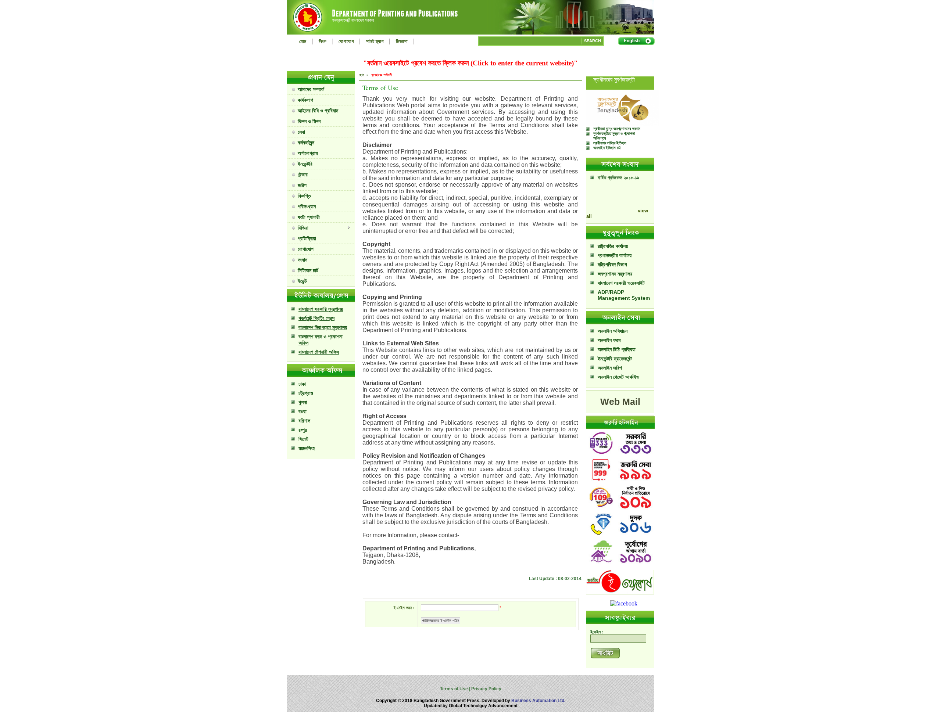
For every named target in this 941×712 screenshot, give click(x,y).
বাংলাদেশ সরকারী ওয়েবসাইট (621, 283)
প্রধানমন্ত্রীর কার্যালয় (614, 255)
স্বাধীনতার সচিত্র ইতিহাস (609, 143)
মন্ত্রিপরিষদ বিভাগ (612, 264)
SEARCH (592, 41)
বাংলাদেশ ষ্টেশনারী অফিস (318, 352)
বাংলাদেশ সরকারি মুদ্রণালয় (320, 309)
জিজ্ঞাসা (402, 41)
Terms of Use (454, 688)
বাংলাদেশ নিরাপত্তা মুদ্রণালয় (322, 327)
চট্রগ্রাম (305, 393)
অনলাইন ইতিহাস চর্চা (606, 147)
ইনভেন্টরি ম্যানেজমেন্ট (615, 359)
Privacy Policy (485, 688)
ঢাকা (302, 384)
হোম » (364, 75)
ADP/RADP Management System (624, 295)
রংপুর (302, 430)
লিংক (322, 41)
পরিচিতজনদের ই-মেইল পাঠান (440, 620)
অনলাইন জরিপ (610, 368)
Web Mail (620, 401)
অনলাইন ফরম (609, 340)
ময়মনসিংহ (306, 448)
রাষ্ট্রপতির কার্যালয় (613, 246)
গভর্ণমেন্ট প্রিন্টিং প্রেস (316, 318)
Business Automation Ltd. (538, 700)
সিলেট (303, 439)
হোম (302, 41)
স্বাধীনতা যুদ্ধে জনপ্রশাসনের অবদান (616, 128)
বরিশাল (304, 421)
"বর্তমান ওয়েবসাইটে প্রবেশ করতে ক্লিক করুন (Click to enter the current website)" (470, 63)
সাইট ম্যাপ (374, 41)
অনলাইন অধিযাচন (612, 331)
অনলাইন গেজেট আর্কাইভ (618, 377)
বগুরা (302, 411)
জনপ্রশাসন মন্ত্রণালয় (615, 274)
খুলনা (302, 402)
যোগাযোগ (346, 41)
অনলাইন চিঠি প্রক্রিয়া (617, 349)
